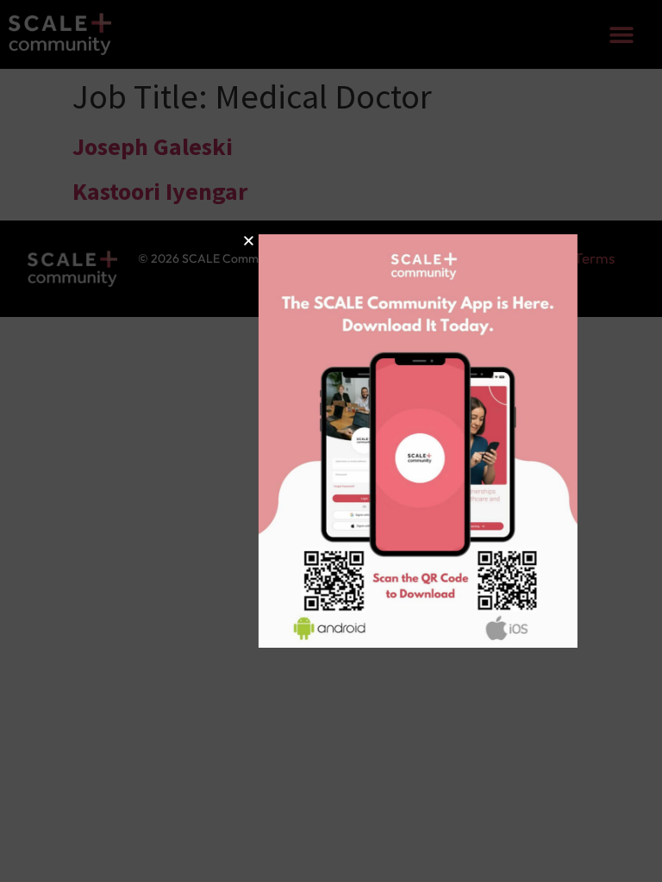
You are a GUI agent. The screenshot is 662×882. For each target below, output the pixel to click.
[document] (331, 441)
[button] (198, 240)
